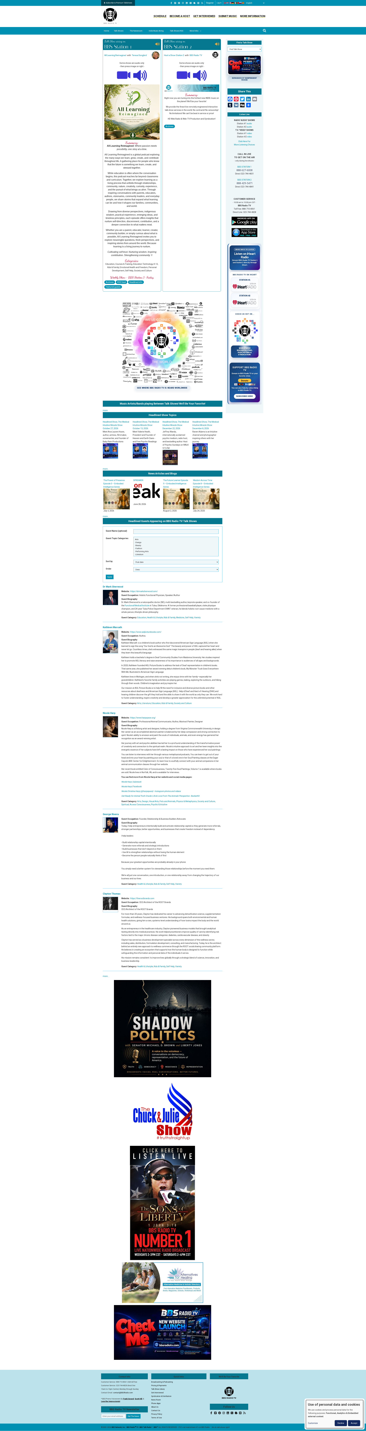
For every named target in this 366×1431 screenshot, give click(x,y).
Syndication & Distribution (161, 1396)
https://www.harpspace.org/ (143, 718)
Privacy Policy (156, 1414)
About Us (154, 1407)
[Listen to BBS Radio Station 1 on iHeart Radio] (244, 286)
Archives (110, 282)
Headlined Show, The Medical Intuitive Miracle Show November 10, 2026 (176, 425)
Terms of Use (156, 1418)
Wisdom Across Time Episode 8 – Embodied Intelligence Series (113, 483)
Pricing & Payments (159, 1386)
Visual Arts (154, 801)
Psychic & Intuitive (159, 804)
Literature (146, 703)
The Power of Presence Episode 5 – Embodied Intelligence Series (203, 483)
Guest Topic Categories (117, 538)
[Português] (238, 3)
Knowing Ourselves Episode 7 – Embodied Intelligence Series (146, 483)
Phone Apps (156, 1403)
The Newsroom (136, 31)
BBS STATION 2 (244, 180)
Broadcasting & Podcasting (162, 1382)
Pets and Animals (167, 801)
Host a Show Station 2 (174, 55)
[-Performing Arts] (176, 551)
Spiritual (125, 804)
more (105, 410)
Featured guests (113, 287)
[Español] (243, 3)
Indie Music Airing (156, 31)
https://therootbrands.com (142, 898)
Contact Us (155, 1411)
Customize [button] (313, 1423)
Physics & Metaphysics (186, 801)
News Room (156, 1400)
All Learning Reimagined (115, 55)
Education (141, 617)
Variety (197, 617)
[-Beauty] (176, 545)
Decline (341, 1423)
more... (106, 469)
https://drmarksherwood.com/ (144, 591)
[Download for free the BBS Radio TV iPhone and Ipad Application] (244, 232)
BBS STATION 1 (244, 167)
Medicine (180, 617)
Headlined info (135, 282)
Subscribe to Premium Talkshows (119, 3)
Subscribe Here (244, 396)
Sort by (109, 561)
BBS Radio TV (196, 55)
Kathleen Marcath (112, 627)
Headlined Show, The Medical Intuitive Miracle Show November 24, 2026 (146, 425)
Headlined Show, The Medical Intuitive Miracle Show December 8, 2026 (116, 425)
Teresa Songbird (139, 55)
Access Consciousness (140, 804)
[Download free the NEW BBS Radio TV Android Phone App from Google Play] (244, 221)
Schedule (160, 16)
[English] (225, 3)
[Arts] (176, 539)
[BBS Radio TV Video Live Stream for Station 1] (124, 75)
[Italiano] (235, 3)
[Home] (110, 16)
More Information (252, 16)
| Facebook (131, 786)
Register (210, 3)
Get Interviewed (204, 16)
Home (106, 31)
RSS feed (121, 282)
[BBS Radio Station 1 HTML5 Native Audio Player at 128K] (140, 75)
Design (145, 801)
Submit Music (227, 16)
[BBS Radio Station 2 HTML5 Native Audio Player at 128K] (200, 75)
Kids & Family (169, 617)
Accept (354, 1423)
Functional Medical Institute (137, 605)
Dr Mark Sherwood (113, 586)
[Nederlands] (227, 3)
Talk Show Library (158, 1389)
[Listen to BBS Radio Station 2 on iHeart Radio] (244, 302)
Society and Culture (183, 703)
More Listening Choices (244, 145)
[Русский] (240, 3)
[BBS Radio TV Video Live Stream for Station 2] (183, 75)
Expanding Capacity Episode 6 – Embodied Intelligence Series (175, 483)
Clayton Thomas (111, 893)
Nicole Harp (109, 713)
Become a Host (180, 16)
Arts (139, 703)
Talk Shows (118, 31)
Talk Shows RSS (176, 31)
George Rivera (111, 814)
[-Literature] (176, 554)
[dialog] (334, 1414)
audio (249, 123)
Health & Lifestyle (155, 617)
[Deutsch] (232, 3)
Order (108, 569)
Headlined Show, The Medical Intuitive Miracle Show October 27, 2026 (205, 425)
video (249, 133)
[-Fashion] (176, 548)
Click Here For (244, 141)
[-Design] (176, 542)
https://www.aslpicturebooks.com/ (145, 632)
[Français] (230, 3)
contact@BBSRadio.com (123, 1393)
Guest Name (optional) (116, 531)
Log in (219, 3)
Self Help (189, 617)
